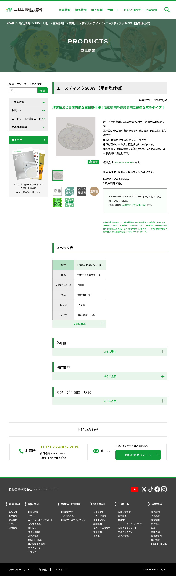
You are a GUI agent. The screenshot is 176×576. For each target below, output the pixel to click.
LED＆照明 (18, 102)
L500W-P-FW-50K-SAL (133, 204)
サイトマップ (60, 569)
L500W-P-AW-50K (124, 162)
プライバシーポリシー (19, 569)
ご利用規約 (42, 569)
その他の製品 (19, 127)
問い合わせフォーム (138, 455)
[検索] (167, 9)
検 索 (43, 90)
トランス (16, 110)
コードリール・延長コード (26, 118)
